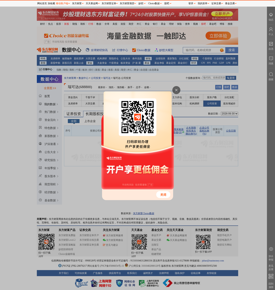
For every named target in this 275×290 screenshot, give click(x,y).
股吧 (166, 3)
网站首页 (42, 3)
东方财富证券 (109, 3)
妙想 (141, 3)
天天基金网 (92, 3)
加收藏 (51, 3)
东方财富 (77, 3)
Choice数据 (154, 3)
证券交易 (216, 3)
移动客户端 (62, 3)
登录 (190, 3)
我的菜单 (202, 3)
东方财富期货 (127, 3)
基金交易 (230, 3)
